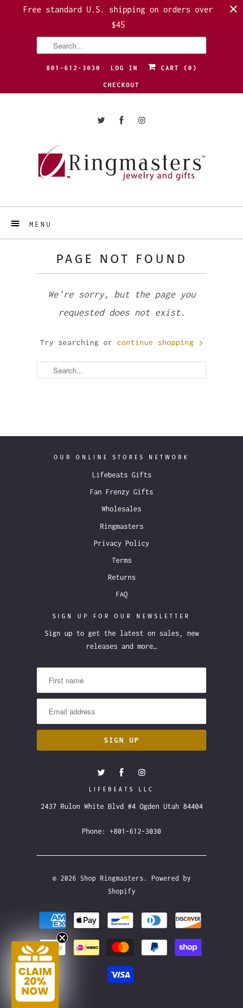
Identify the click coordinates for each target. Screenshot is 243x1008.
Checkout (121, 84)
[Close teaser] (62, 938)
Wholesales (121, 509)
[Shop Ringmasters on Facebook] (121, 120)
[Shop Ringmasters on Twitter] (101, 120)
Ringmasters (122, 526)
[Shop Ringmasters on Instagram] (141, 120)
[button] (35, 974)
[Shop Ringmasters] (121, 168)
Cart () (177, 67)
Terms (122, 560)
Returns (122, 577)
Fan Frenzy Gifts (121, 492)
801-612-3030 (73, 67)
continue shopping (157, 342)
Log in (124, 67)
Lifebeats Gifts (121, 475)
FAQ (122, 594)
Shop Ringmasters (112, 878)
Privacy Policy (121, 543)
